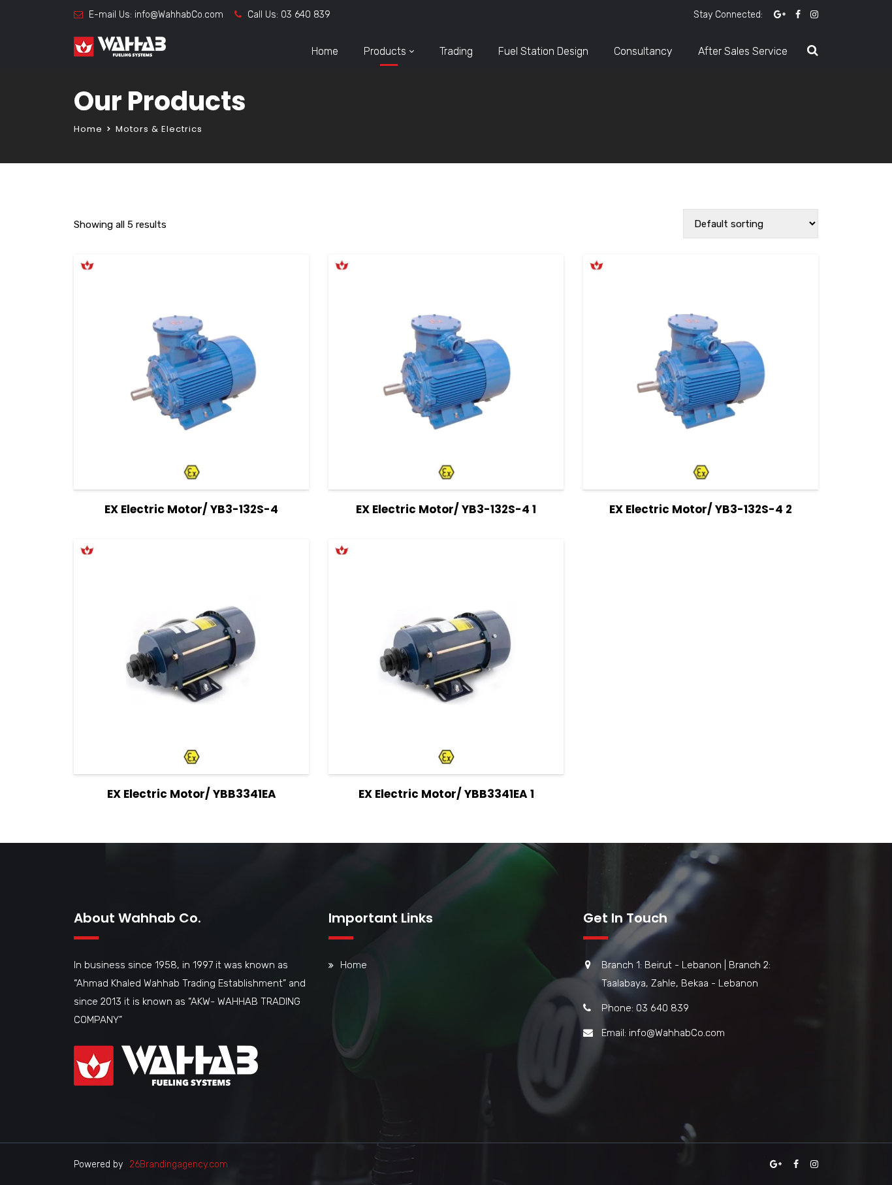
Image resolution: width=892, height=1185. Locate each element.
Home (324, 51)
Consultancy (643, 51)
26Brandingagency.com (178, 1164)
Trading (456, 51)
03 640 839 (305, 14)
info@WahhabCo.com (179, 14)
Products (385, 51)
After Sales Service (743, 51)
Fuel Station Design (543, 51)
